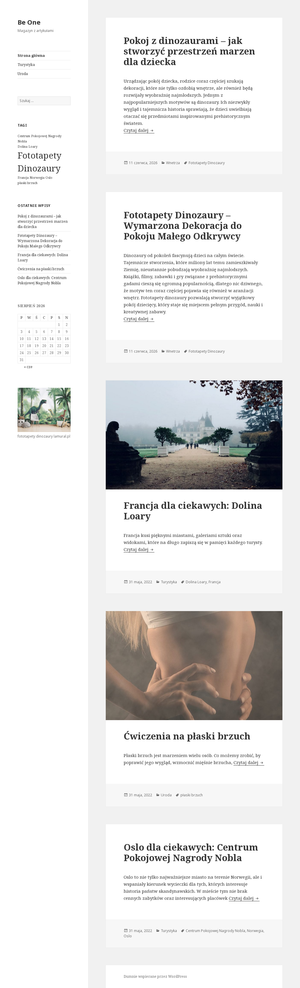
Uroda (23, 73)
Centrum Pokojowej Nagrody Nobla (215, 930)
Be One (29, 22)
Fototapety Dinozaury (207, 162)
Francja (23, 178)
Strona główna (31, 55)
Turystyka (26, 64)
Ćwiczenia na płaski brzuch (41, 268)
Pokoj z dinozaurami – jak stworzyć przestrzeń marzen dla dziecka (43, 221)
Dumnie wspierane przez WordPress (155, 976)
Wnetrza (173, 162)
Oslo (48, 178)
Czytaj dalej (139, 130)
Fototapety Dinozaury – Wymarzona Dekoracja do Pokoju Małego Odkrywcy (40, 241)
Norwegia (37, 178)
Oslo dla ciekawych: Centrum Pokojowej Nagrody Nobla (42, 280)
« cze (28, 366)
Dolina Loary (28, 146)
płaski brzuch (28, 183)
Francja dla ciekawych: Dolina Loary (193, 510)
